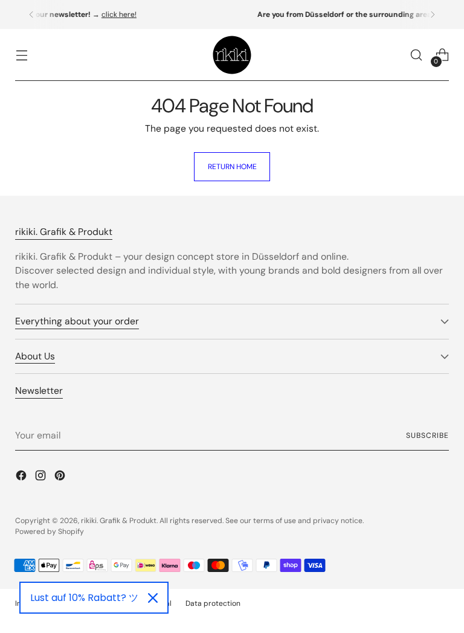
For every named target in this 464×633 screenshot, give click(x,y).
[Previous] (31, 14)
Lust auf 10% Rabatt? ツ (84, 598)
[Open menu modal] (21, 55)
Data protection (212, 603)
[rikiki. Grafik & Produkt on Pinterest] (61, 477)
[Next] (432, 14)
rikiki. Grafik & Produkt (118, 520)
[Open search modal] (416, 55)
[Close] (153, 598)
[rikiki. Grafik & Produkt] (232, 55)
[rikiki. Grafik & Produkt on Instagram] (41, 477)
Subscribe (427, 435)
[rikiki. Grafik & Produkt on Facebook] (22, 477)
